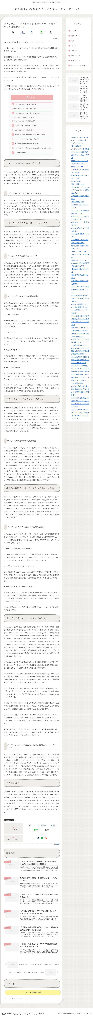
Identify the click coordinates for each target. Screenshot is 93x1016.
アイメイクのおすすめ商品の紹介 (23, 130)
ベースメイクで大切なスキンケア (23, 117)
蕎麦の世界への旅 (77, 184)
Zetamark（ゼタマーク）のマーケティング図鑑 (80, 254)
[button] (50, 32)
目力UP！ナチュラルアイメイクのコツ (26, 125)
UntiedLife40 (76, 181)
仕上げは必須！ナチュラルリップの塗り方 (28, 143)
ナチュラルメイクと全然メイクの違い (25, 108)
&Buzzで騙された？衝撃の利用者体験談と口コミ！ (80, 289)
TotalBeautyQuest (77, 202)
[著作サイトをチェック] (38, 838)
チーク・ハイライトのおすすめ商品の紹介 (26, 139)
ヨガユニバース (77, 143)
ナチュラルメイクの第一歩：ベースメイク (28, 113)
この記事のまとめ (20, 152)
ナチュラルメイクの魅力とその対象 (26, 104)
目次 (30, 97)
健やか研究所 (76, 146)
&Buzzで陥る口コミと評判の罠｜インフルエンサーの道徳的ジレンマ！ (80, 342)
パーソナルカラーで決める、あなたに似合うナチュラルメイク (32, 148)
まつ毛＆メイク (9, 820)
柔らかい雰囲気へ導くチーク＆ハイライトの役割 (30, 134)
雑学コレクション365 (79, 260)
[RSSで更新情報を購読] (45, 838)
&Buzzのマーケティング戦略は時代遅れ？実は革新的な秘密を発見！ (80, 351)
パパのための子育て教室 (80, 149)
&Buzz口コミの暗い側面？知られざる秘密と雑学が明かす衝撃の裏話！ (80, 369)
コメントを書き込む (32, 992)
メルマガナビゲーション (80, 187)
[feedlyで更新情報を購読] (42, 838)
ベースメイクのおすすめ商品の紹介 (24, 121)
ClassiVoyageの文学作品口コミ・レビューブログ (80, 155)
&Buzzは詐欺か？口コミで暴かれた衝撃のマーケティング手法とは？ (80, 360)
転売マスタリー (77, 166)
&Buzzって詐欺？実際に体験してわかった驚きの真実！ (80, 298)
